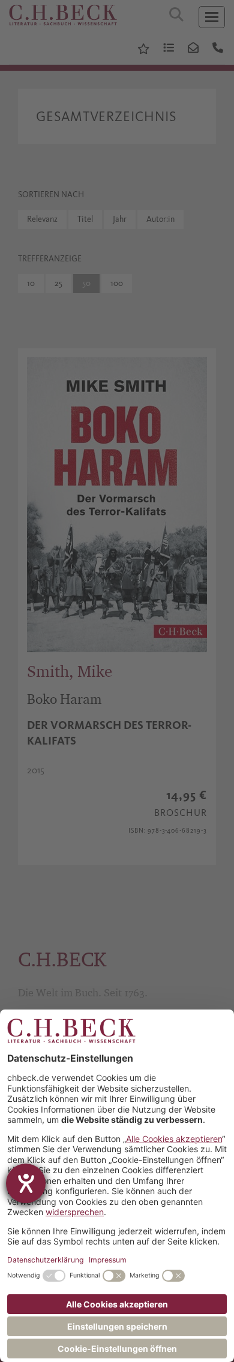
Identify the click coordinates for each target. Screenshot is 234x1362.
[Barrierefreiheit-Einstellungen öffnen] (26, 1183)
